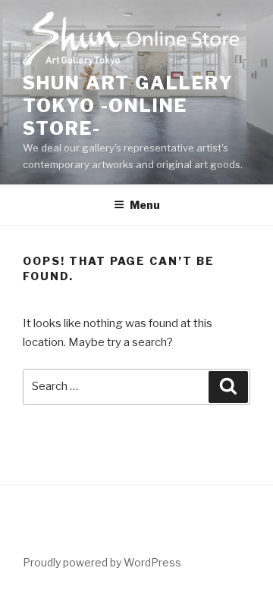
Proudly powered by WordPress (102, 562)
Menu (145, 204)
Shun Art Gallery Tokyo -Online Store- (128, 105)
